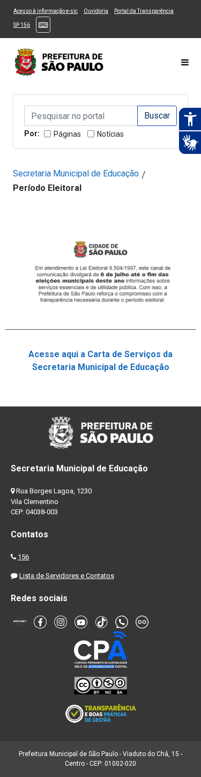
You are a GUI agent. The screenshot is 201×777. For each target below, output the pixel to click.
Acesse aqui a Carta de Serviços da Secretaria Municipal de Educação (100, 360)
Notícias (110, 134)
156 (23, 557)
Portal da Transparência (144, 11)
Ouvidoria (96, 11)
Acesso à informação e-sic (45, 11)
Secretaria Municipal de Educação (76, 173)
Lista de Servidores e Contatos (66, 576)
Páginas (67, 134)
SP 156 (21, 25)
